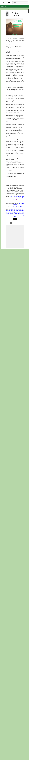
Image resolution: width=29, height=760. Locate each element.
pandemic (21, 212)
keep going (21, 210)
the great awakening (19, 215)
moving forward (15, 212)
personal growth (10, 213)
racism (15, 213)
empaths (8, 210)
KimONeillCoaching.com (15, 196)
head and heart (14, 210)
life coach (8, 212)
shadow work (21, 213)
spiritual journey (10, 215)
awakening (12, 209)
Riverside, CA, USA (17, 207)
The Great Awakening (15, 14)
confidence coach (20, 209)
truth (15, 216)
